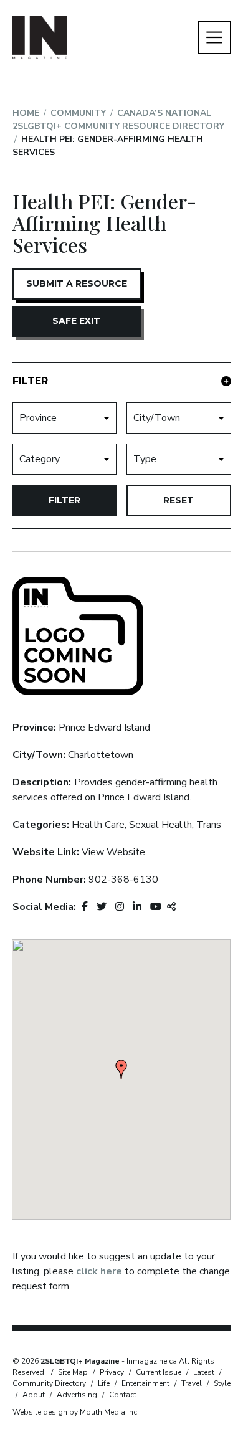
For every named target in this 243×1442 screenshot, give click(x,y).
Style (222, 1383)
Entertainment (145, 1383)
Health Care (98, 825)
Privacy (112, 1372)
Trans (208, 825)
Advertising (77, 1395)
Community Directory (49, 1383)
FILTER (30, 381)
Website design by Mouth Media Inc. (75, 1412)
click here (99, 1271)
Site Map (73, 1372)
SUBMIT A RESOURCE (76, 283)
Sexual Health (160, 825)
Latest (203, 1372)
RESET (178, 500)
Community (78, 113)
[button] (121, 1069)
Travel (191, 1383)
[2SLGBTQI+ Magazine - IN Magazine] (39, 37)
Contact (122, 1395)
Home (25, 113)
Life (104, 1383)
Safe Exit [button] (76, 320)
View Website (113, 852)
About (33, 1395)
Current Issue (158, 1372)
